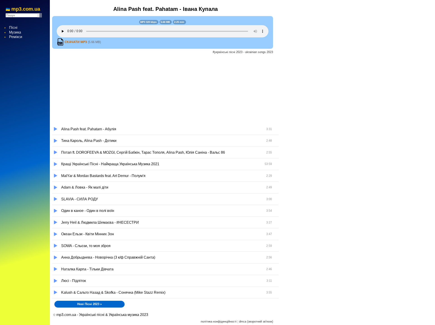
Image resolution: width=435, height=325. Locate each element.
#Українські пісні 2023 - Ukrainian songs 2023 (243, 52)
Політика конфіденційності (219, 321)
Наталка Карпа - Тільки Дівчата (166, 269)
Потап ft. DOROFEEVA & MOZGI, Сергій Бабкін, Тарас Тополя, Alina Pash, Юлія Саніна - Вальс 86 (166, 152)
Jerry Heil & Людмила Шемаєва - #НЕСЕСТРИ (166, 222)
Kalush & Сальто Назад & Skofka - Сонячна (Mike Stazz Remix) (166, 292)
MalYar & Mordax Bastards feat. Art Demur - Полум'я (166, 176)
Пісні (13, 27)
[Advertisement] (165, 90)
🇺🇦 (23, 9)
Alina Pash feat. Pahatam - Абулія (166, 129)
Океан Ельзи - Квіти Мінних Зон (166, 234)
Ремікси (15, 37)
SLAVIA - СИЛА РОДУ (166, 199)
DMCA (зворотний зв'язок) (256, 321)
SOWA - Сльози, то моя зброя (166, 246)
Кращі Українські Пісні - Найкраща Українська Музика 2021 (166, 164)
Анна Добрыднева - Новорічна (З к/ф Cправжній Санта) (166, 257)
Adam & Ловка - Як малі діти (166, 187)
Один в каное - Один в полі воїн (166, 211)
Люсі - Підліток (166, 281)
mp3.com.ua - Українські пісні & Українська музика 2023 (102, 315)
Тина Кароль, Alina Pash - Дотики (166, 141)
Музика (15, 32)
